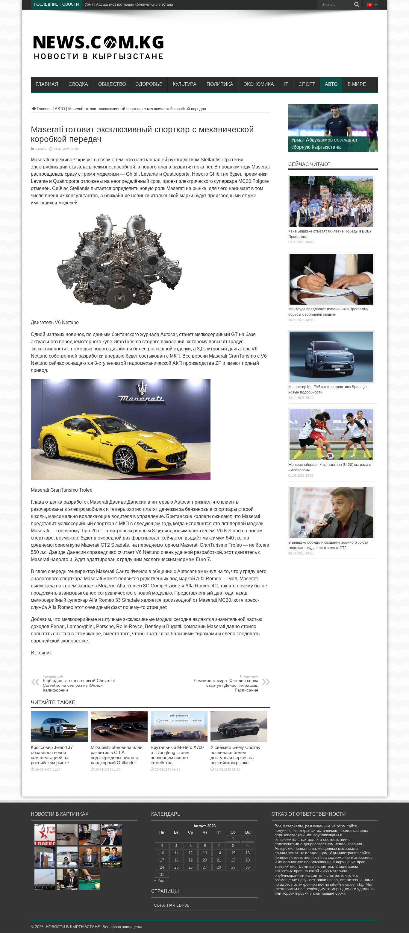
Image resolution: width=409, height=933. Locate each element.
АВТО (331, 84)
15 (233, 853)
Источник (41, 652)
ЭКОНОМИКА (258, 84)
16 (248, 853)
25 (176, 867)
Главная (47, 84)
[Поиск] (356, 4)
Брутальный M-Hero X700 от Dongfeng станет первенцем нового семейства (177, 755)
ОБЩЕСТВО (112, 84)
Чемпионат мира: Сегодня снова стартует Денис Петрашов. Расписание (226, 683)
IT (286, 84)
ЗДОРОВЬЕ (149, 84)
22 (233, 860)
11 (176, 853)
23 (248, 860)
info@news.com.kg (346, 884)
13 (205, 853)
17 (162, 860)
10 (162, 853)
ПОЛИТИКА (220, 84)
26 (190, 867)
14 (219, 853)
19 (190, 860)
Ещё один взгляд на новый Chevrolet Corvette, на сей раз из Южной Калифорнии (79, 683)
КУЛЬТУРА (184, 84)
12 (190, 853)
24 (162, 867)
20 (205, 860)
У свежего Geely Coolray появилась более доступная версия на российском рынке (235, 755)
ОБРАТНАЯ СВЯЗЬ (172, 905)
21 (219, 860)
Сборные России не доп (105, 4)
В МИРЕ (357, 84)
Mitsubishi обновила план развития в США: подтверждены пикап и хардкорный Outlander (117, 755)
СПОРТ (307, 84)
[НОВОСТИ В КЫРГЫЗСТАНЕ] (98, 59)
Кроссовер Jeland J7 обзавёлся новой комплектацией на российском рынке (52, 755)
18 (176, 860)
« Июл (160, 880)
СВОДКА (78, 84)
